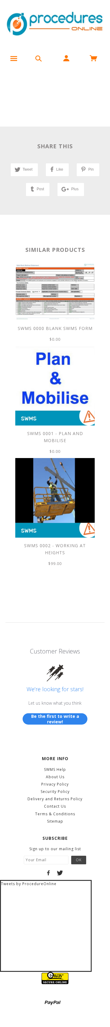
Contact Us (55, 806)
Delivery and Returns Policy (55, 799)
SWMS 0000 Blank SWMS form (55, 328)
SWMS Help (55, 769)
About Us (55, 776)
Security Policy (55, 791)
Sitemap (55, 821)
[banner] (55, 24)
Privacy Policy (55, 784)
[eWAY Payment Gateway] (55, 977)
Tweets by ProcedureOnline (29, 883)
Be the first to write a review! (55, 719)
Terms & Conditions (55, 814)
